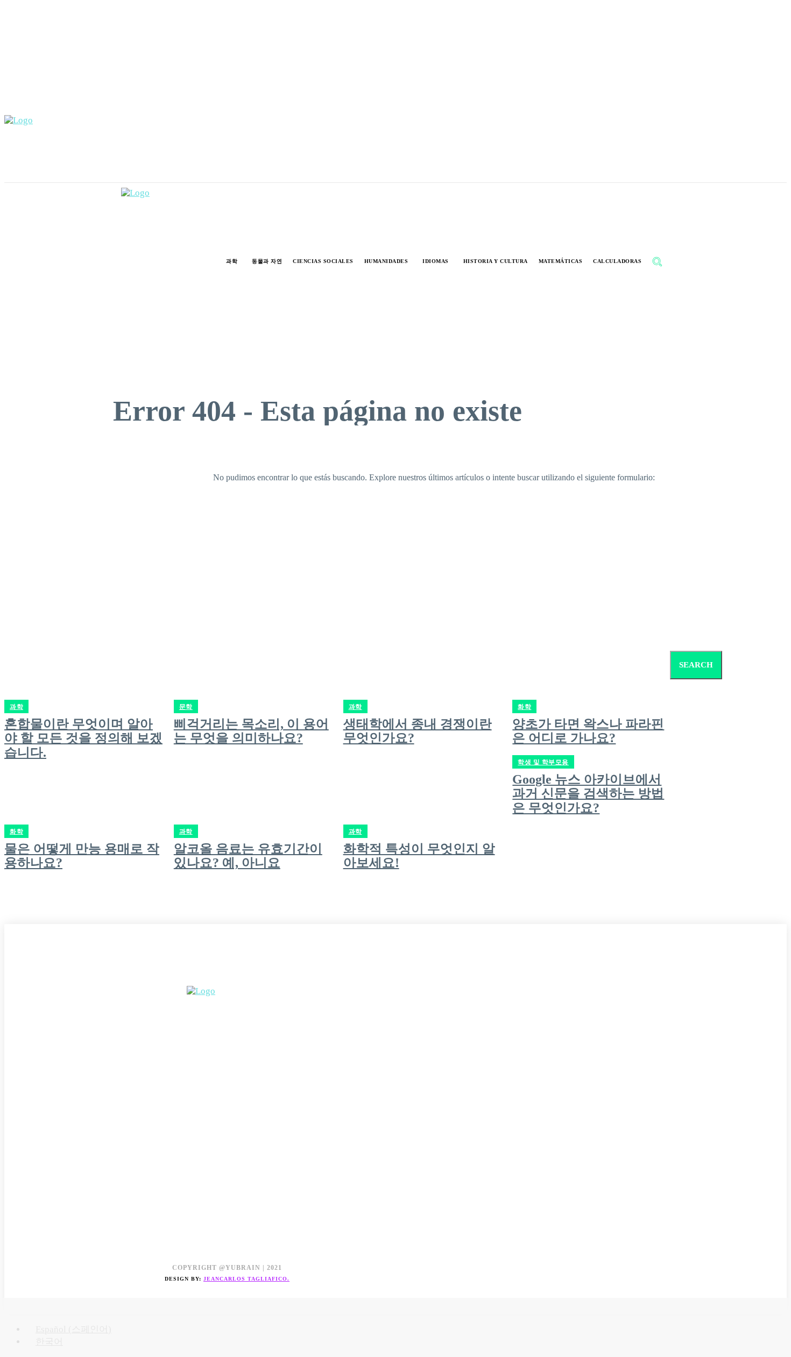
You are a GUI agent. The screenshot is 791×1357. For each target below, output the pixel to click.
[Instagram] (38, 973)
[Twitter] (62, 973)
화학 (16, 831)
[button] (657, 261)
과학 (186, 831)
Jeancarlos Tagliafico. (246, 1279)
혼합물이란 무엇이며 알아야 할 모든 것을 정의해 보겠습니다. (83, 738)
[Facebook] (13, 973)
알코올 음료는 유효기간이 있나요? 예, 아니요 (248, 856)
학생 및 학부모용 (543, 762)
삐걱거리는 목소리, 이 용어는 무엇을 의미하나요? (251, 731)
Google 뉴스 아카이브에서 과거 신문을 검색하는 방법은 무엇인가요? (588, 793)
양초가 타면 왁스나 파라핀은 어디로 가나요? (588, 731)
